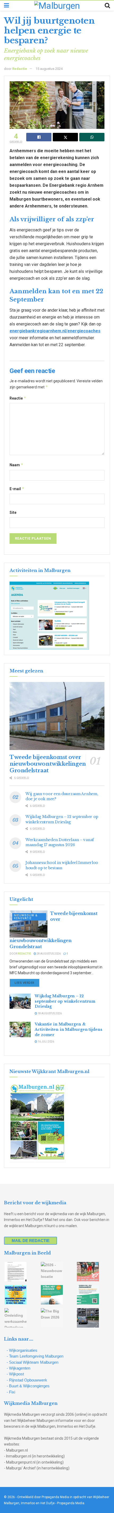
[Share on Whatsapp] (91, 137)
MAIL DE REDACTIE (31, 1240)
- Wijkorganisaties (22, 1350)
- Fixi (11, 1392)
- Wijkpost (15, 1374)
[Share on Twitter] (65, 137)
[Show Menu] (6, 5)
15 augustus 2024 (49, 69)
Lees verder (27, 983)
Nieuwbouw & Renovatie (26, 917)
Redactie (19, 69)
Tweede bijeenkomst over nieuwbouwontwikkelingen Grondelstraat (48, 764)
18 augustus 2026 (49, 1013)
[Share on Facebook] (38, 137)
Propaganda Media (70, 1503)
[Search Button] (107, 5)
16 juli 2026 (45, 1041)
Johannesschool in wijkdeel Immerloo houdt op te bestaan (61, 865)
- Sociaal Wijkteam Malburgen (32, 1362)
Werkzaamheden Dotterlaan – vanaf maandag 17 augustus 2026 (59, 842)
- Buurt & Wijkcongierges (28, 1386)
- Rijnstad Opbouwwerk (27, 1380)
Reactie (18, 398)
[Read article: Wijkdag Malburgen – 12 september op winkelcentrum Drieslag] (20, 1001)
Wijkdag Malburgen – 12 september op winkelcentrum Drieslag (61, 819)
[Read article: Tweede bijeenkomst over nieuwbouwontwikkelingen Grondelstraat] (57, 716)
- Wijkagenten (18, 1368)
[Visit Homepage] (57, 5)
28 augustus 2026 (48, 953)
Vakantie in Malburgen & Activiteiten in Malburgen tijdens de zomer (68, 1029)
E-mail (17, 488)
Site (13, 512)
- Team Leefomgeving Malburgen (35, 1356)
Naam (16, 464)
